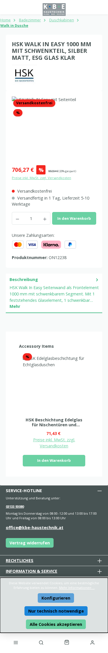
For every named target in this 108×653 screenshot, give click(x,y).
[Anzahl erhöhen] (44, 218)
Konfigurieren (55, 598)
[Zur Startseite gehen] (54, 9)
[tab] (54, 293)
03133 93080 (15, 506)
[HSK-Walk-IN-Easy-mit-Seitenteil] (54, 128)
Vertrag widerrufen (30, 543)
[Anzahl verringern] (17, 218)
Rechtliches (19, 560)
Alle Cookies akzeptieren (56, 624)
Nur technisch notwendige (56, 611)
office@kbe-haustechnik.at (34, 527)
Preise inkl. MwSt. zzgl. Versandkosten (41, 178)
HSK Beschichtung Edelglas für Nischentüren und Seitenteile (54, 422)
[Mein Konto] (92, 642)
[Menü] (15, 642)
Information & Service (31, 571)
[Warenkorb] (66, 642)
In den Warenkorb (74, 218)
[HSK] (54, 75)
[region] (54, 128)
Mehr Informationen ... (77, 587)
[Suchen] (41, 642)
